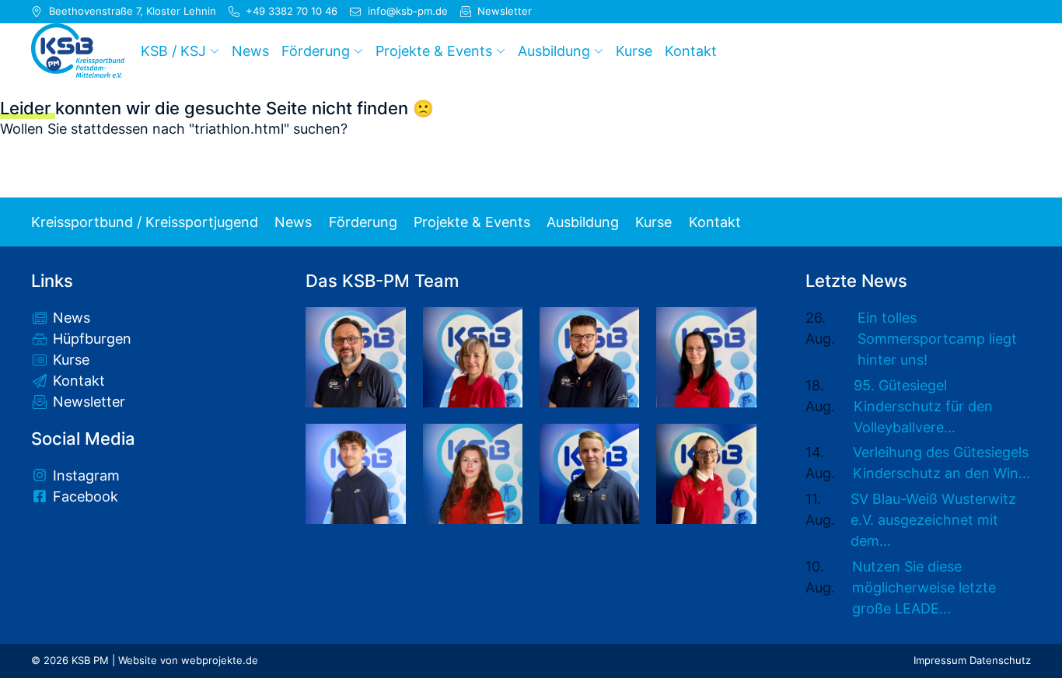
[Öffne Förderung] (358, 50)
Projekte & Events (472, 222)
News (293, 222)
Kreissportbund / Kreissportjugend (144, 222)
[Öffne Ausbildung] (598, 50)
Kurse (653, 222)
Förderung (363, 222)
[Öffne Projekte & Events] (500, 50)
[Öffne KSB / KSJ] (214, 50)
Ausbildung (583, 222)
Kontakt (715, 222)
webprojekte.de (219, 660)
